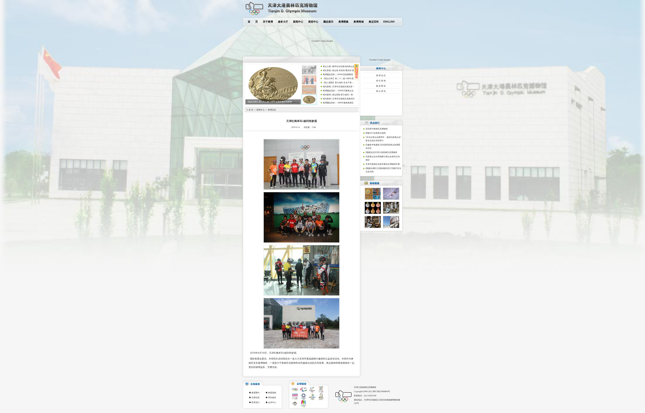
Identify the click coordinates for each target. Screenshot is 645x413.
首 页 (253, 21)
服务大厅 (283, 21)
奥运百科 (374, 21)
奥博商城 (359, 21)
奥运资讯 (381, 91)
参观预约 (255, 392)
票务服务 (272, 397)
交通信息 (255, 397)
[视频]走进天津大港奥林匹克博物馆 (381, 152)
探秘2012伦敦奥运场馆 (376, 133)
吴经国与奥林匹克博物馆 (377, 129)
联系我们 (255, 402)
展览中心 (313, 21)
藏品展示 (328, 21)
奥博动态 (381, 75)
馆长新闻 (381, 81)
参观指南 (272, 392)
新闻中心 (298, 21)
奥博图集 (343, 21)
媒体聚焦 (381, 86)
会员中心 (272, 402)
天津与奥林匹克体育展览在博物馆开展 (383, 164)
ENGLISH (389, 21)
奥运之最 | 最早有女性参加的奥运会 (262, 102)
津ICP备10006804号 (381, 391)
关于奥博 (268, 21)
